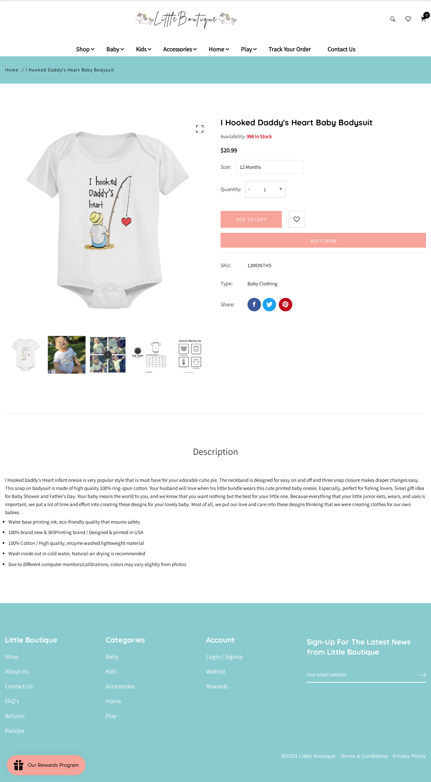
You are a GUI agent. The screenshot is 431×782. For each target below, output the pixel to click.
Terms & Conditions (364, 756)
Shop (83, 49)
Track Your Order (290, 49)
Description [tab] (215, 451)
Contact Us (341, 49)
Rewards (217, 686)
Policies (14, 730)
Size (225, 166)
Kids (141, 49)
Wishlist (215, 671)
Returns (15, 716)
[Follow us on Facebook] (254, 304)
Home (216, 49)
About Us (16, 671)
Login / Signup (224, 656)
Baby (112, 49)
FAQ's (12, 701)
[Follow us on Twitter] (269, 304)
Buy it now (323, 241)
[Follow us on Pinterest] (285, 304)
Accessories (177, 49)
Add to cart (251, 219)
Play (246, 49)
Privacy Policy (409, 756)
